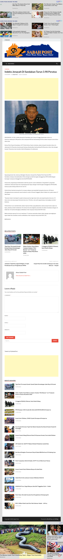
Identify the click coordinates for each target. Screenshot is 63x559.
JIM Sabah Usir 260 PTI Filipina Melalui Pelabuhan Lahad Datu (32, 443)
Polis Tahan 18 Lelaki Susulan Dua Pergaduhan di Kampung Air (32, 495)
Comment (8, 295)
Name (7, 315)
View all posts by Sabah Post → (23, 275)
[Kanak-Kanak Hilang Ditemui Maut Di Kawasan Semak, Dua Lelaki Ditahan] (9, 435)
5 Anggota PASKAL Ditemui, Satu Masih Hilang (50, 247)
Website (7, 329)
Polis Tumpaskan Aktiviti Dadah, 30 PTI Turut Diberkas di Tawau (32, 460)
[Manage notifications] (59, 555)
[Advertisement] (31, 88)
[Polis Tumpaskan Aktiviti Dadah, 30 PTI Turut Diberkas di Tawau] (9, 461)
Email (7, 322)
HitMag (56, 519)
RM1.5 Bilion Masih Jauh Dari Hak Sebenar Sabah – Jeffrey (31, 503)
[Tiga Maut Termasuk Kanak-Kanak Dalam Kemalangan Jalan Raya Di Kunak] (13, 239)
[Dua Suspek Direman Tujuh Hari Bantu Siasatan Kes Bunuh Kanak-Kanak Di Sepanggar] (9, 427)
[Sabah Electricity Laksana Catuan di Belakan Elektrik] (9, 478)
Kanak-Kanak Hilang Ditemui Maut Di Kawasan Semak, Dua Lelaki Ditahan (35, 435)
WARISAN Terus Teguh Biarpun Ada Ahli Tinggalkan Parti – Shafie (33, 486)
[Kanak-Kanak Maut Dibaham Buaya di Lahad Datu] (9, 469)
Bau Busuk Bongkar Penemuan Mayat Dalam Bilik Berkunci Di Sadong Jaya (35, 452)
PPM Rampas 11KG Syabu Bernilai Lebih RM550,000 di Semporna (33, 410)
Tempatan (7, 69)
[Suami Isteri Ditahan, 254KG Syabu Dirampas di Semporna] (9, 418)
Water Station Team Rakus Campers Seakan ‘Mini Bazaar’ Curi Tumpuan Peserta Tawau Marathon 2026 (31, 250)
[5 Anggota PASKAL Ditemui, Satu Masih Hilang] (50, 239)
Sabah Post (15, 74)
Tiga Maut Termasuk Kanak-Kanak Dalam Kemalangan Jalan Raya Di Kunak (13, 248)
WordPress (49, 519)
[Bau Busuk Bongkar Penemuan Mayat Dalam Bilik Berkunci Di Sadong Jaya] (9, 452)
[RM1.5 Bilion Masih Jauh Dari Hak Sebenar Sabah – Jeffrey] (9, 503)
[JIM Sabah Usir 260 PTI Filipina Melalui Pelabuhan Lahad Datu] (9, 444)
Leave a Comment (23, 74)
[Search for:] (31, 340)
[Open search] (57, 63)
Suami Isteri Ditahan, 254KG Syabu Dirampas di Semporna (31, 418)
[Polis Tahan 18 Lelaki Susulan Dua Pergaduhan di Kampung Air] (9, 495)
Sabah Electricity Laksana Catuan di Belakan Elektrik (29, 477)
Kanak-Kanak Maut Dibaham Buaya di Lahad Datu (28, 469)
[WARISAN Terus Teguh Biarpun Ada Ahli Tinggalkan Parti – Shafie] (9, 486)
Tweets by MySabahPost (11, 351)
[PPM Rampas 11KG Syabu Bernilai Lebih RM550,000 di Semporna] (9, 410)
